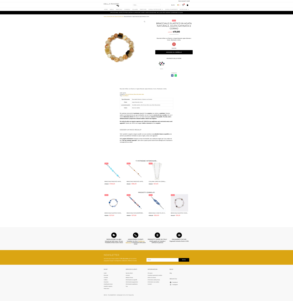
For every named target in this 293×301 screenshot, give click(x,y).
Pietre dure (183, 9)
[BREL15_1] (119, 47)
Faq (127, 286)
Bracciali (119, 9)
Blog (173, 5)
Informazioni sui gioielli (131, 279)
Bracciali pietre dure (119, 16)
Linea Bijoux (125, 95)
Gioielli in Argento (171, 9)
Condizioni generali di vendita (155, 275)
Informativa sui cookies (153, 282)
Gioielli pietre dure (154, 9)
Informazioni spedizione (132, 284)
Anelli (112, 9)
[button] (172, 75)
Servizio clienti (129, 273)
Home (106, 9)
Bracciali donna (129, 94)
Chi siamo (150, 273)
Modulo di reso (129, 277)
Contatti (128, 275)
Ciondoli (127, 9)
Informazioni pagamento (132, 282)
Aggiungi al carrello (174, 52)
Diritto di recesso (152, 277)
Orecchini (143, 9)
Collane (135, 9)
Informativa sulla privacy (154, 279)
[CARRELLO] (187, 5)
